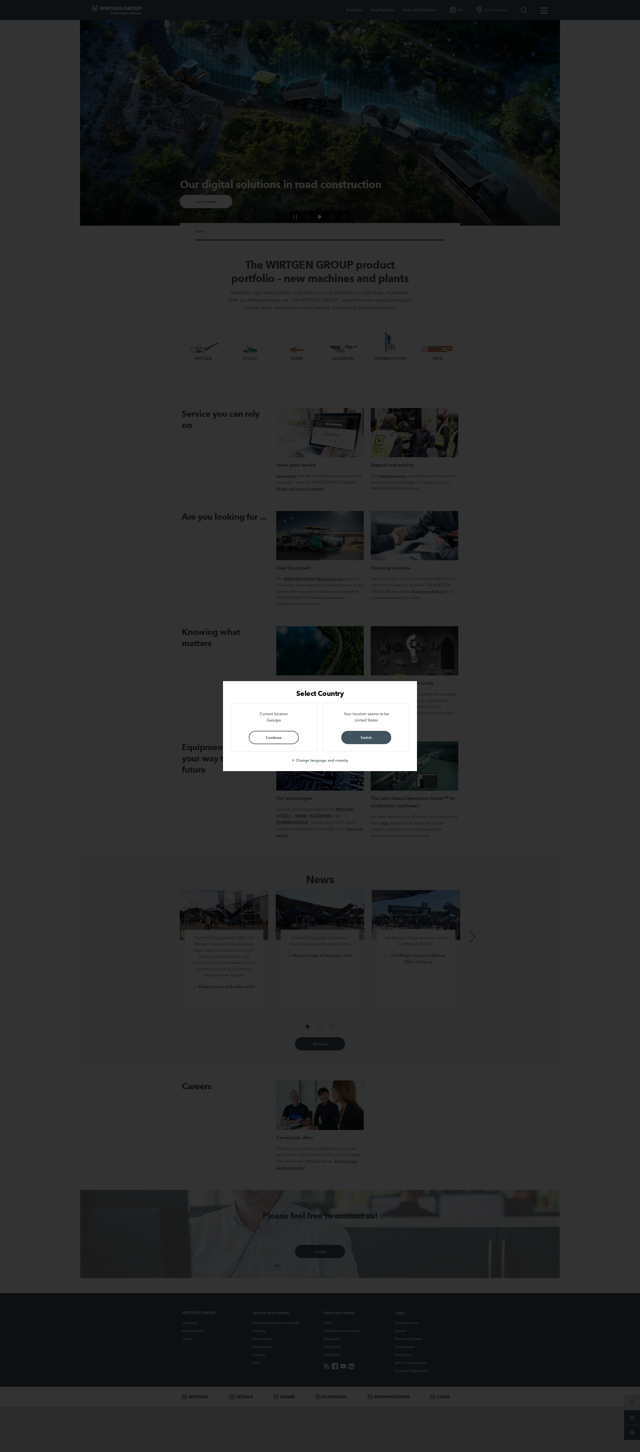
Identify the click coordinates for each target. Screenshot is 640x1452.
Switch (366, 737)
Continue (274, 737)
